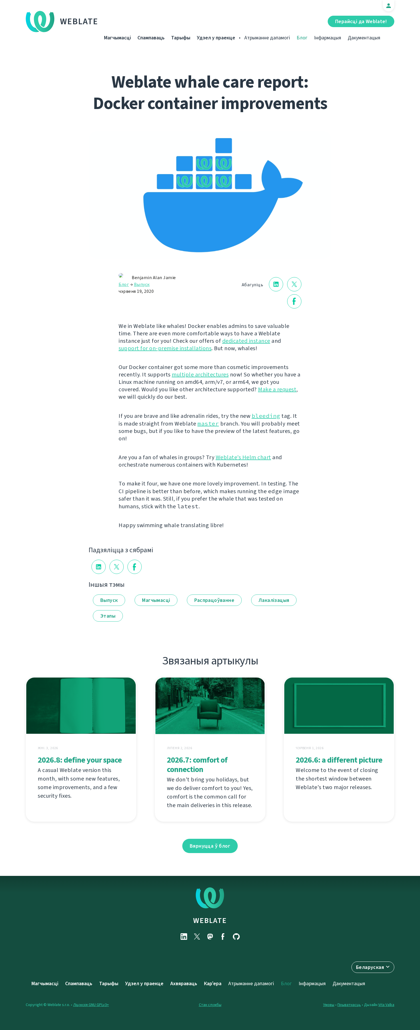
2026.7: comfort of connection (197, 765)
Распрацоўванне (214, 600)
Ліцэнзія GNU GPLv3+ (91, 1004)
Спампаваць (151, 37)
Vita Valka (386, 1004)
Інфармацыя (327, 37)
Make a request (277, 389)
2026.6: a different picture (339, 760)
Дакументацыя (364, 37)
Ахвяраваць (183, 983)
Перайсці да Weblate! (361, 21)
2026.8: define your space (80, 760)
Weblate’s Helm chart (243, 457)
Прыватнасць (349, 1004)
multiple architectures (200, 374)
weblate (210, 920)
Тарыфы (180, 37)
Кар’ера (212, 983)
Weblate (79, 21)
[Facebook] (223, 936)
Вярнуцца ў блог (210, 845)
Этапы (107, 615)
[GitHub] (236, 936)
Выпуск (142, 284)
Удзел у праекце (216, 37)
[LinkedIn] (183, 936)
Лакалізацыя (274, 600)
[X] (197, 936)
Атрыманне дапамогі (267, 37)
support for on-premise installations (165, 348)
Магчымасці (117, 37)
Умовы (328, 1004)
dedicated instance (246, 341)
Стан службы (210, 1004)
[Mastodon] (210, 936)
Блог (302, 37)
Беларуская (370, 967)
